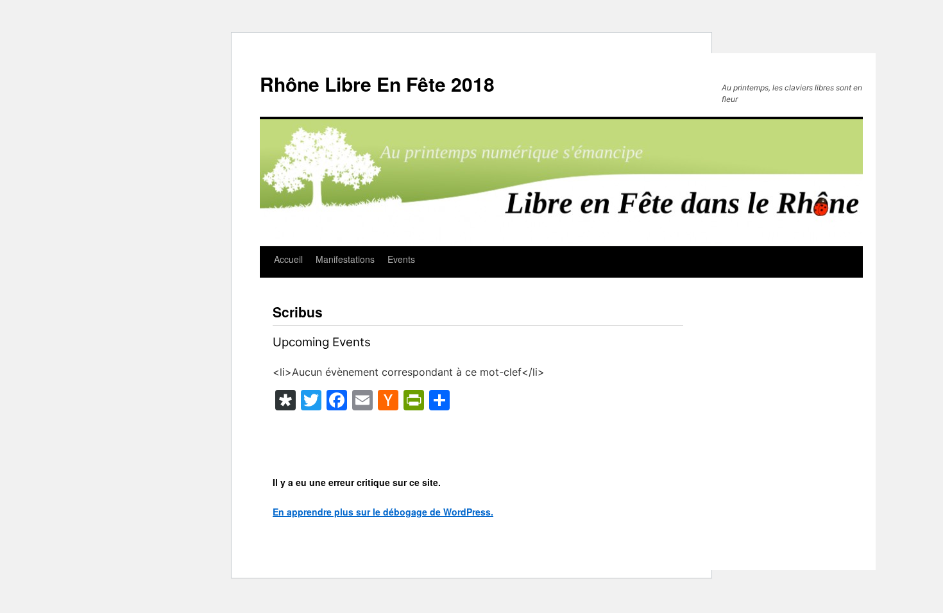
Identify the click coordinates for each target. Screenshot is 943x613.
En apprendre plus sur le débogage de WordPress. (383, 511)
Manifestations (345, 259)
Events (401, 259)
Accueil (288, 259)
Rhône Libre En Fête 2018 (377, 83)
